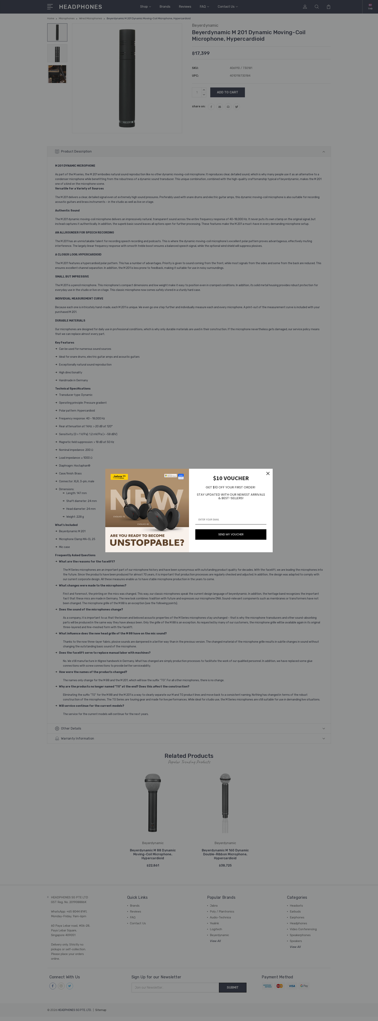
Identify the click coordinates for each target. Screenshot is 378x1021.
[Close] (268, 473)
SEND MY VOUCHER (231, 534)
